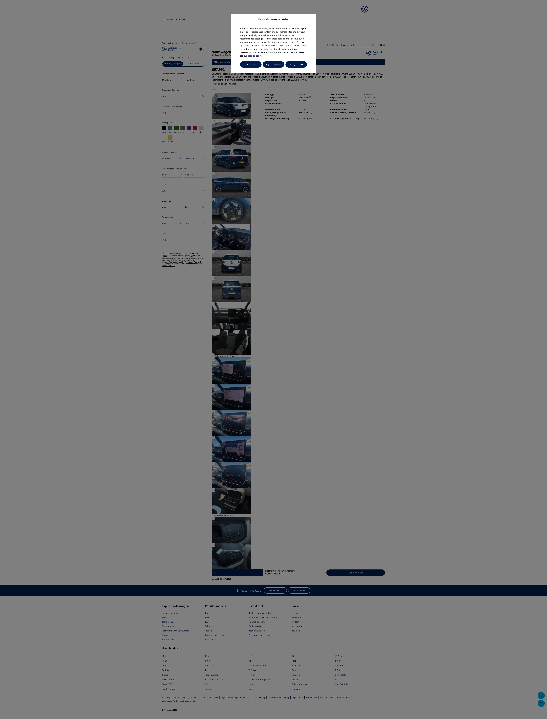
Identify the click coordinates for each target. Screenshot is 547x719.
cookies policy (254, 55)
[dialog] (273, 359)
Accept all (251, 64)
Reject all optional (273, 64)
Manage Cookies (296, 64)
